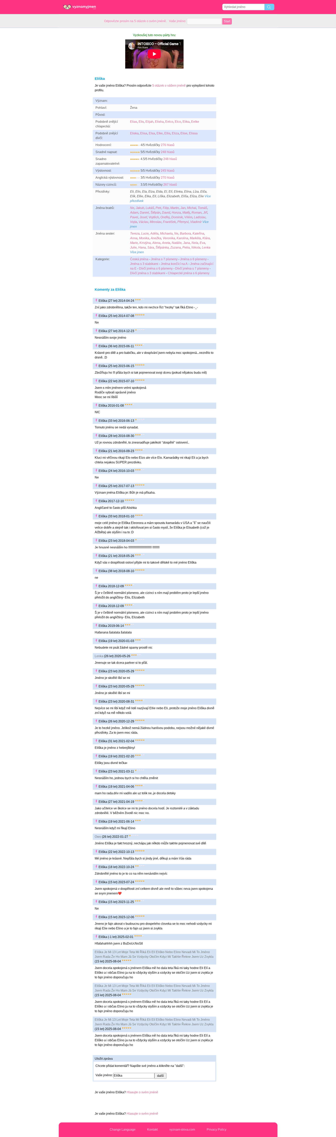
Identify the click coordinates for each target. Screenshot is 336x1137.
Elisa (143, 133)
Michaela (166, 233)
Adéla (154, 233)
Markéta (195, 238)
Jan (183, 208)
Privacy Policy (216, 1129)
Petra (186, 247)
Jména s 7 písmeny (164, 259)
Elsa (152, 133)
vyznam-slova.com (182, 1129)
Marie (134, 242)
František (169, 222)
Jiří (205, 212)
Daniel (144, 212)
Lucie (145, 233)
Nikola (195, 247)
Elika (186, 121)
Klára (206, 238)
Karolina (182, 238)
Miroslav (155, 222)
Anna (133, 238)
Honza (176, 212)
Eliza (175, 133)
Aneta (166, 242)
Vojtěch (154, 217)
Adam (134, 212)
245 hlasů (167, 170)
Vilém (188, 217)
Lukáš (150, 208)
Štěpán (155, 212)
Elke (160, 133)
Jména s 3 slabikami (144, 263)
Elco (178, 121)
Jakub (140, 208)
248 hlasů (167, 152)
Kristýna (145, 242)
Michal (191, 208)
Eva (202, 242)
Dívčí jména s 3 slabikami (147, 273)
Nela (195, 242)
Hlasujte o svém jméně (142, 1092)
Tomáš (202, 208)
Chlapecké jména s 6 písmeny (188, 273)
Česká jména (139, 259)
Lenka (206, 247)
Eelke (195, 121)
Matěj (186, 212)
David (166, 212)
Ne (132, 208)
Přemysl (183, 222)
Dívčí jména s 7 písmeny (192, 268)
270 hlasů (167, 177)
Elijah (149, 121)
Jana (186, 242)
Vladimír (196, 222)
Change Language (123, 1129)
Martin (174, 208)
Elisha (159, 121)
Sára (150, 247)
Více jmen (137, 252)
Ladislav (200, 217)
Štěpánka (162, 247)
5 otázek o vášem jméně (169, 85)
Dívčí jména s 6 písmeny (156, 268)
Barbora (185, 233)
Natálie (177, 242)
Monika (144, 238)
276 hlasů (167, 145)
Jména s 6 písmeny (193, 259)
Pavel (134, 217)
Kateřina (198, 233)
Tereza (135, 233)
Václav (143, 222)
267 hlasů (170, 184)
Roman (197, 212)
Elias (133, 121)
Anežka (156, 238)
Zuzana (175, 247)
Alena (156, 242)
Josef (143, 217)
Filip (166, 208)
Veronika (169, 238)
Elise (183, 133)
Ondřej (165, 217)
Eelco (169, 121)
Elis (141, 121)
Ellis (167, 133)
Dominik (177, 217)
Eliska (134, 133)
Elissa (193, 133)
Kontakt (152, 1129)
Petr (158, 208)
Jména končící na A (174, 263)
